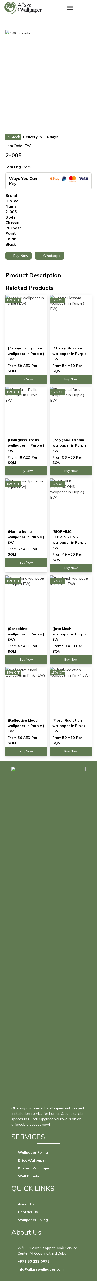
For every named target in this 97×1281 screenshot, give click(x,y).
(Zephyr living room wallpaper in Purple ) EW (26, 353)
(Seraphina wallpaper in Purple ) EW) (26, 634)
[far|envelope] (14, 1269)
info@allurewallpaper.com (41, 1269)
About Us (26, 1204)
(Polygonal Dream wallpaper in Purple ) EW (70, 445)
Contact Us (28, 1212)
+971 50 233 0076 (34, 1261)
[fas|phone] (14, 1261)
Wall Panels (28, 1176)
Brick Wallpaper (32, 1160)
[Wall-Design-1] (23, 8)
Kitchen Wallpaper (34, 1168)
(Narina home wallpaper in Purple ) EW (26, 537)
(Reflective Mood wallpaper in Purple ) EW (26, 725)
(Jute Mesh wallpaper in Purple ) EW (70, 634)
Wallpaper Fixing (33, 1152)
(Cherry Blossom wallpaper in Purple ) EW (70, 353)
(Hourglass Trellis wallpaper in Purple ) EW (26, 445)
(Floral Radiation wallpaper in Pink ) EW (68, 725)
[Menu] (70, 8)
